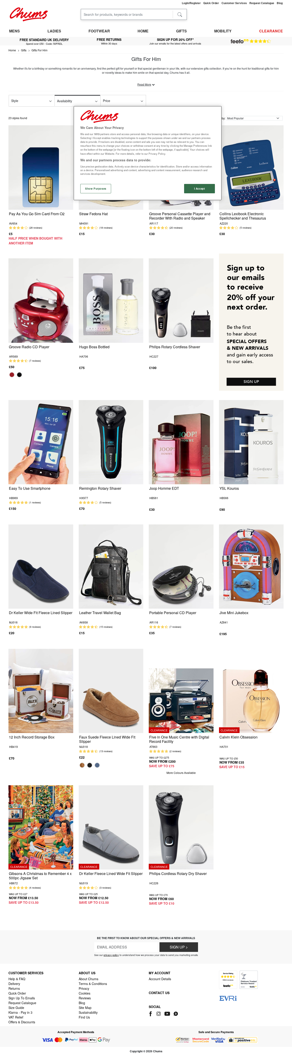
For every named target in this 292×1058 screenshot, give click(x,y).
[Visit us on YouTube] (167, 1013)
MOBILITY (223, 31)
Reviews (85, 998)
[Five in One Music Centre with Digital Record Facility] (181, 690)
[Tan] (82, 765)
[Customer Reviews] (250, 41)
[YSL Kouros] (251, 442)
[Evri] (228, 997)
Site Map (85, 1007)
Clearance (271, 31)
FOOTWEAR (99, 31)
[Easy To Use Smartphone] (40, 442)
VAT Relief (15, 1017)
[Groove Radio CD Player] (40, 300)
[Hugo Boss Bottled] (111, 300)
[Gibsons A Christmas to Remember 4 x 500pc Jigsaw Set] (40, 827)
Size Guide (16, 1007)
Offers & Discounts (21, 1022)
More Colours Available (181, 773)
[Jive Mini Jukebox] (251, 566)
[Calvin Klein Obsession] (251, 690)
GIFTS (181, 31)
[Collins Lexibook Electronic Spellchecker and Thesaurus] (251, 167)
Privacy (84, 988)
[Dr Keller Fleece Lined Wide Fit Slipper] (111, 827)
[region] (147, 153)
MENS (14, 31)
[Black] (19, 374)
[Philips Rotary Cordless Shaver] (181, 300)
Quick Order (17, 993)
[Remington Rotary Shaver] (111, 442)
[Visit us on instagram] (159, 1013)
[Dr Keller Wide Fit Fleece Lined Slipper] (40, 566)
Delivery (14, 983)
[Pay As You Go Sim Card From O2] (40, 167)
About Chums (88, 979)
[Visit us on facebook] (151, 1013)
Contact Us (159, 992)
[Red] (12, 374)
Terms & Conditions (93, 983)
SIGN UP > (179, 947)
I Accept (199, 188)
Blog (82, 1002)
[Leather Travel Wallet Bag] (111, 566)
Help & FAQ (16, 979)
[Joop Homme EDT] (181, 442)
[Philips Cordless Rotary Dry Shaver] (181, 827)
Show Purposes (95, 188)
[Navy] (97, 765)
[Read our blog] (175, 1013)
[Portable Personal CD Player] (181, 566)
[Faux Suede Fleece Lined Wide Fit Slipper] (111, 690)
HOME (143, 31)
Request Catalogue (22, 1002)
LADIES (54, 31)
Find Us (84, 1017)
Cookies (84, 993)
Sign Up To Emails (21, 998)
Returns (14, 988)
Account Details (160, 979)
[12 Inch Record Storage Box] (40, 690)
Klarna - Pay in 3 (20, 1012)
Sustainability (88, 1012)
